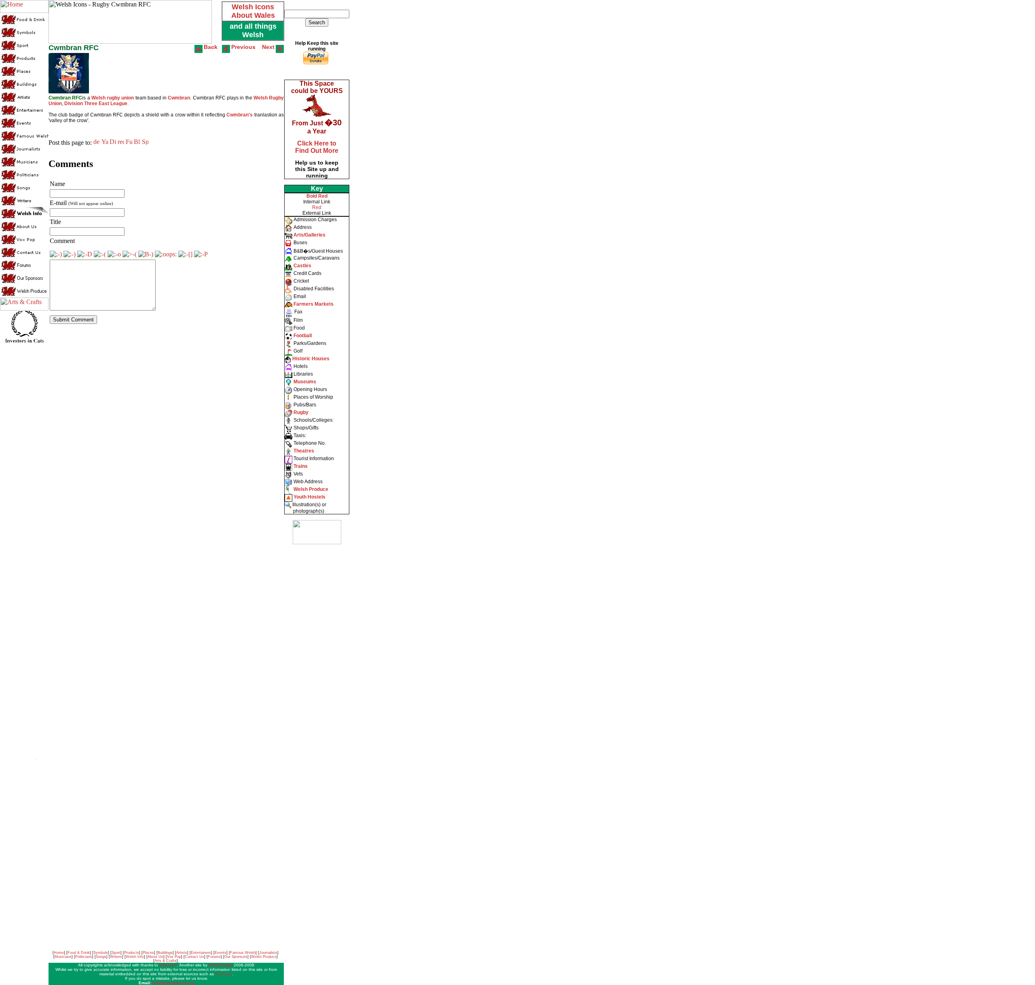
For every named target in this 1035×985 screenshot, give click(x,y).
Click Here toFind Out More (316, 147)
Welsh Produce (264, 957)
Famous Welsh (243, 953)
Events (220, 953)
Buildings (165, 953)
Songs (101, 957)
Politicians (83, 957)
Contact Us (194, 957)
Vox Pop (174, 957)
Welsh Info (135, 957)
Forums (214, 957)
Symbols (100, 953)
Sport (116, 953)
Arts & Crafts (165, 961)
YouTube (223, 974)
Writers (116, 957)
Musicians (63, 957)
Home (59, 953)
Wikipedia (168, 965)
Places (148, 953)
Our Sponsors (235, 957)
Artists (181, 953)
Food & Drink (79, 953)
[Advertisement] (316, 671)
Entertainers (201, 953)
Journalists (268, 953)
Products (131, 953)
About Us (155, 957)
